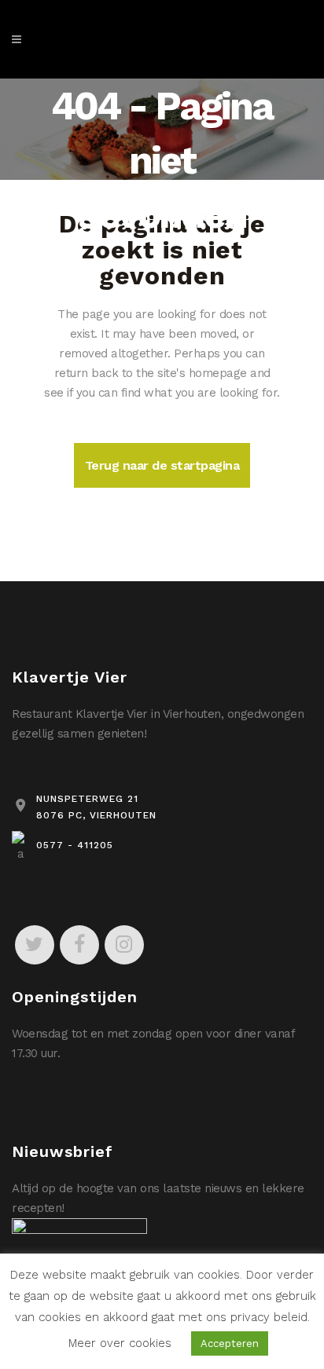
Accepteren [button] (230, 1343)
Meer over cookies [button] (119, 1343)
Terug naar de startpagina (162, 465)
